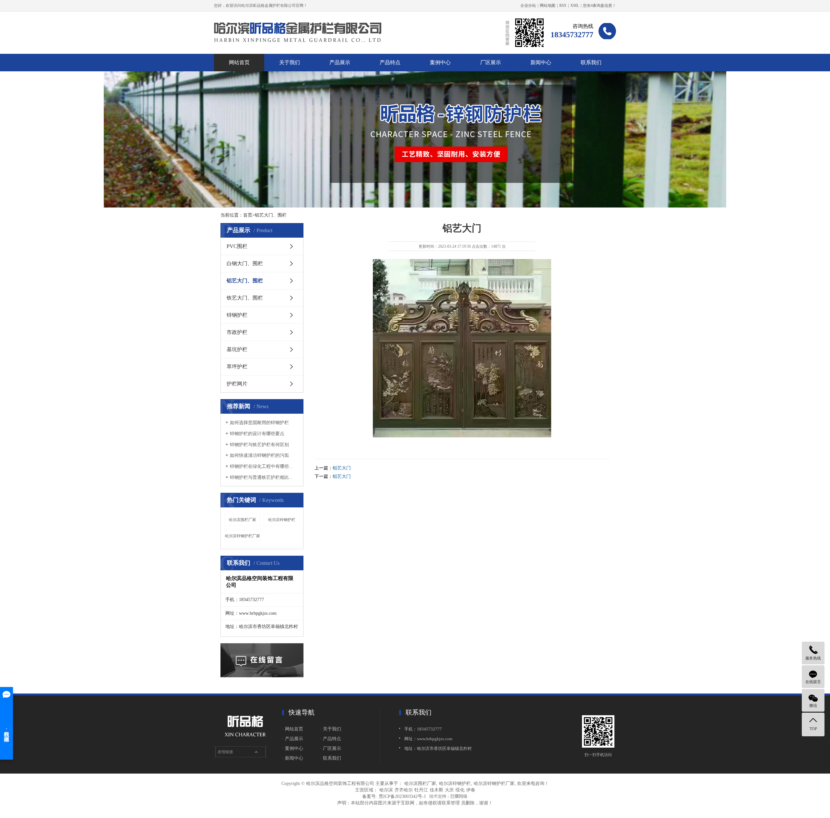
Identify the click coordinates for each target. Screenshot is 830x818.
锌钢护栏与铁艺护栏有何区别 (259, 444)
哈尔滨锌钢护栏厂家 (242, 536)
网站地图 (547, 5)
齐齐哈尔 (404, 790)
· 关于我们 (330, 729)
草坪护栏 (237, 366)
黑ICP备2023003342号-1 (402, 796)
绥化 (460, 790)
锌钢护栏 (237, 315)
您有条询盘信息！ (599, 5)
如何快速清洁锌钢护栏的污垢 (259, 455)
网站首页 (239, 62)
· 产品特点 (330, 738)
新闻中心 (540, 62)
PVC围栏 (237, 246)
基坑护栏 (237, 349)
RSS (562, 5)
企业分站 (528, 5)
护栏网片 (237, 383)
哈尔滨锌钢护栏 (281, 519)
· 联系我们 (330, 758)
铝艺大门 (342, 468)
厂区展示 (490, 62)
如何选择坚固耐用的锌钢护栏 (259, 422)
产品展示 (339, 62)
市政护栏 (237, 332)
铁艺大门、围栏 (245, 298)
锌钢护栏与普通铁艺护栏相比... (261, 477)
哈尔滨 (386, 790)
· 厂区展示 (330, 748)
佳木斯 (436, 790)
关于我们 (289, 62)
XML (574, 5)
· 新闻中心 (292, 758)
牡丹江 (421, 790)
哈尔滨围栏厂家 (242, 519)
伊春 (470, 790)
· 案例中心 (292, 748)
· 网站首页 (292, 729)
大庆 (449, 790)
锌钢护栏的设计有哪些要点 (257, 433)
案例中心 (440, 62)
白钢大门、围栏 (245, 263)
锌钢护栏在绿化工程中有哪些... (261, 466)
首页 (247, 215)
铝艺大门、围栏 (245, 280)
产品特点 (390, 62)
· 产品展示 (292, 738)
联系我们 (591, 62)
